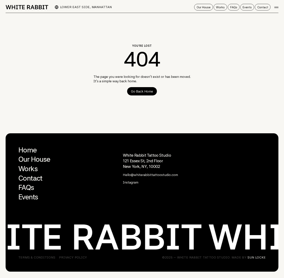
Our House (34, 159)
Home (27, 150)
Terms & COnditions (36, 257)
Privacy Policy (73, 257)
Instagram (130, 182)
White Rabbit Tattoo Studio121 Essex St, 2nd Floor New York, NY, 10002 (147, 161)
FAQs (26, 187)
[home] (27, 7)
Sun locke (256, 257)
